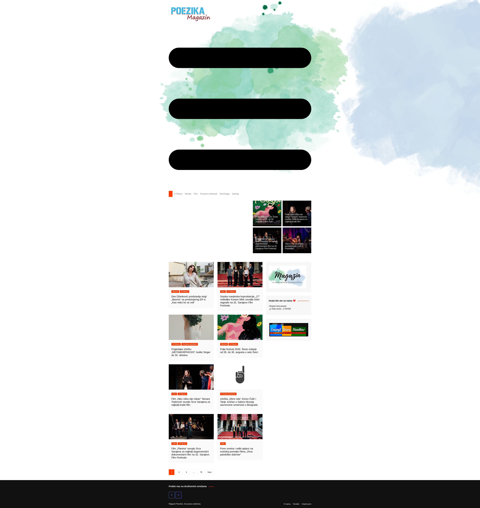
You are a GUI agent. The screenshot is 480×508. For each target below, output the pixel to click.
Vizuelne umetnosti (208, 194)
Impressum (306, 504)
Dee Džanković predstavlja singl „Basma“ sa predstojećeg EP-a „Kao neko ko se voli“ (188, 299)
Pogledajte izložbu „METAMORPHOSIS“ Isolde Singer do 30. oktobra (190, 352)
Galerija (235, 194)
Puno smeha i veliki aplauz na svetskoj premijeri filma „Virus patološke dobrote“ (236, 451)
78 (201, 472)
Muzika (188, 194)
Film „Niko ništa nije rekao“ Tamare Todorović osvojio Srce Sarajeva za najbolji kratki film (190, 401)
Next (210, 472)
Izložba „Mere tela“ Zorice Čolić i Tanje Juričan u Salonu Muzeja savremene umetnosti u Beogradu (239, 401)
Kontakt (296, 504)
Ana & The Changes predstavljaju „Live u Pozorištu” (294, 246)
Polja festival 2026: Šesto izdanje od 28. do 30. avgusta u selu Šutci (266, 219)
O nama (287, 504)
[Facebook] (172, 495)
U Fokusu (178, 194)
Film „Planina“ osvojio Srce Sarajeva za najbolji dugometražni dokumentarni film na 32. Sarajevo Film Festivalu (266, 244)
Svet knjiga (225, 194)
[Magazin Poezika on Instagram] (179, 495)
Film (196, 194)
